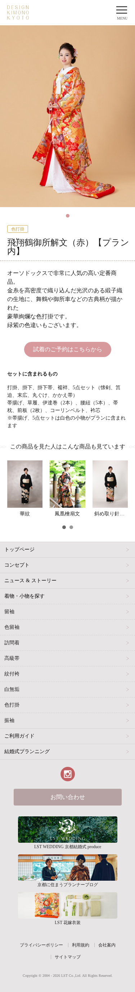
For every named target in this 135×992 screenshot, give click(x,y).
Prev (13, 528)
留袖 (9, 611)
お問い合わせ (67, 797)
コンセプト (17, 565)
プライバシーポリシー (41, 945)
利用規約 (80, 945)
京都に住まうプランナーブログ (68, 867)
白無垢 (11, 689)
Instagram (67, 774)
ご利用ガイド (19, 736)
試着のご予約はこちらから (67, 349)
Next (122, 528)
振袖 (9, 720)
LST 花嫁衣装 (68, 905)
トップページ (19, 549)
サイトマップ (68, 957)
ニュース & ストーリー (30, 580)
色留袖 (11, 627)
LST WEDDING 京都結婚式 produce (68, 829)
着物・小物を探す (24, 596)
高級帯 (11, 658)
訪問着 (11, 642)
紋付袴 (11, 674)
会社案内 (107, 945)
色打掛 (11, 705)
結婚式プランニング (27, 751)
